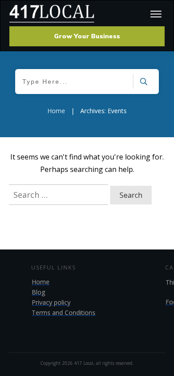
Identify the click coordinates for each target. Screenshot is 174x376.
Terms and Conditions (63, 312)
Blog (38, 292)
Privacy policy (51, 302)
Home (41, 282)
